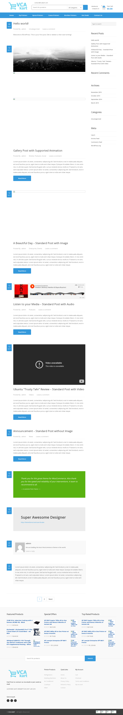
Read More (22, 178)
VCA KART (11, 712)
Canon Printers (53, 15)
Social (44, 156)
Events (39, 248)
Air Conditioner (48, 681)
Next (51, 599)
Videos (31, 395)
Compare (95, 9)
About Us (63, 678)
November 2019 (96, 92)
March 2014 (95, 103)
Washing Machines (50, 678)
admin (24, 29)
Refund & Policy (66, 684)
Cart (76, 675)
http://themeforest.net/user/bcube (32, 522)
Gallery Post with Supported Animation (37, 150)
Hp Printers (23, 15)
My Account (79, 684)
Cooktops (47, 684)
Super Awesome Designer (43, 517)
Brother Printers (70, 15)
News (31, 436)
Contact (63, 688)
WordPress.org (96, 146)
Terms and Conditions (82, 681)
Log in (93, 135)
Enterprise (33, 248)
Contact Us (98, 15)
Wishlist (94, 6)
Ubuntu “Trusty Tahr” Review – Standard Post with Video (48, 389)
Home (11, 15)
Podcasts (38, 156)
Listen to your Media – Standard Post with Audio (43, 304)
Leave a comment (48, 29)
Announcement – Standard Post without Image (43, 431)
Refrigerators (48, 675)
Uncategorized (34, 29)
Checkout (78, 678)
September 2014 (96, 99)
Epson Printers (37, 15)
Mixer (46, 688)
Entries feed (95, 138)
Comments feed (96, 142)
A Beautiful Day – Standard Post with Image (40, 243)
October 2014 (95, 96)
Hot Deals (85, 15)
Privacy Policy (65, 681)
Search (90, 658)
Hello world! (21, 23)
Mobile (31, 156)
